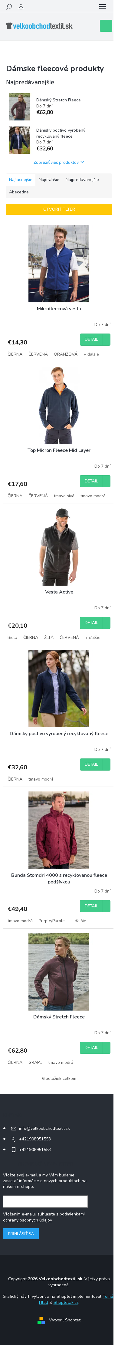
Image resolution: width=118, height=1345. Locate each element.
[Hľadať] (9, 7)
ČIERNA (15, 354)
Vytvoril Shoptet (64, 1320)
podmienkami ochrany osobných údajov (44, 1217)
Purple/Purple (52, 921)
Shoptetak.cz (66, 1302)
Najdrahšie (49, 180)
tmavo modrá (93, 496)
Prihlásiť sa (21, 1233)
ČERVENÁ (38, 354)
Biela (12, 637)
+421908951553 (35, 1139)
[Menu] (103, 6)
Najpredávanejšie (82, 180)
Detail (91, 339)
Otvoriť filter (59, 209)
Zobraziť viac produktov (56, 162)
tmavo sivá (64, 496)
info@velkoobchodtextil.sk (44, 1128)
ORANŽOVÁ (65, 354)
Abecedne (19, 192)
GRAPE (35, 1062)
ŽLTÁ (49, 637)
